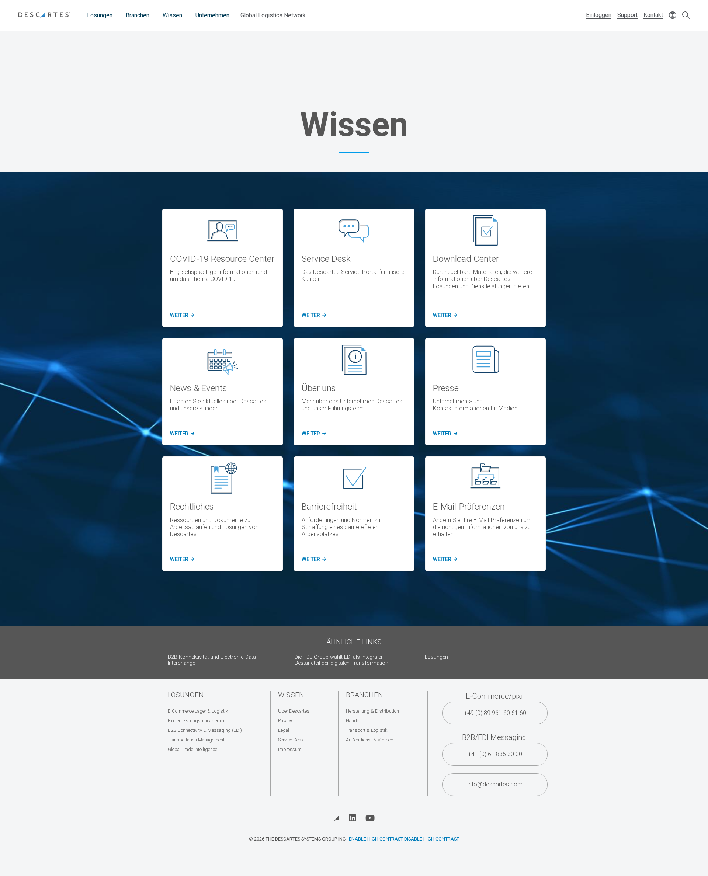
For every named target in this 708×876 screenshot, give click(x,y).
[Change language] (672, 15)
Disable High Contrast (431, 839)
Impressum (290, 749)
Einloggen (598, 14)
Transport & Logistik (366, 730)
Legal (283, 730)
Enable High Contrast (376, 839)
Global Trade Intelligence (192, 749)
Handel (353, 720)
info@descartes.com (495, 784)
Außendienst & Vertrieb (369, 740)
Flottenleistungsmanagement (197, 720)
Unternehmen (212, 15)
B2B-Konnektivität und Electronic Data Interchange (212, 660)
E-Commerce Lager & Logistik (198, 711)
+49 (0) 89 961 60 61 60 (495, 712)
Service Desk (290, 740)
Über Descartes (293, 711)
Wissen (172, 15)
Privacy (285, 720)
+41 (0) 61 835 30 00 (495, 754)
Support (627, 14)
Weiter (181, 316)
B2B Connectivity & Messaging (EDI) (205, 730)
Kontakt (653, 14)
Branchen (137, 15)
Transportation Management (196, 740)
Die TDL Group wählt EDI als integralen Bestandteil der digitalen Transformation (341, 660)
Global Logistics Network (273, 15)
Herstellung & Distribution (372, 711)
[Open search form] (686, 15)
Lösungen (99, 15)
